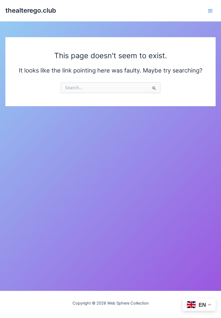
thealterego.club (30, 10)
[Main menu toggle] (210, 10)
